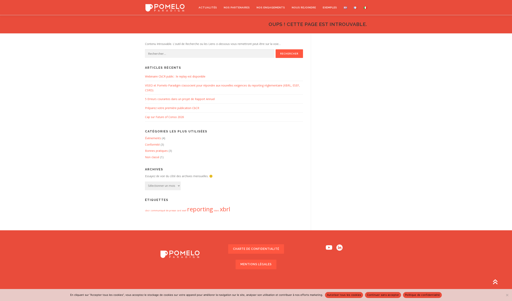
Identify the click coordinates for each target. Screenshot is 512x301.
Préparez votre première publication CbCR (172, 108)
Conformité (152, 144)
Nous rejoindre (304, 7)
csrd (179, 210)
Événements (153, 138)
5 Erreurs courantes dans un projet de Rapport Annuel (180, 99)
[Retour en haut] (495, 282)
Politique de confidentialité (422, 294)
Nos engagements (271, 7)
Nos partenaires (237, 7)
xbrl (225, 209)
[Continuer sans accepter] (507, 295)
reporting (200, 209)
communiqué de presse (163, 210)
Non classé (152, 157)
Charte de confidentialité (256, 248)
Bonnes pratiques (156, 151)
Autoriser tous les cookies (344, 294)
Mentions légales (256, 264)
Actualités (208, 7)
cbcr (147, 210)
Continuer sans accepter (383, 294)
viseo (216, 210)
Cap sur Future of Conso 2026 (164, 117)
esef (184, 210)
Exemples (330, 7)
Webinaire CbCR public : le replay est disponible (175, 76)
